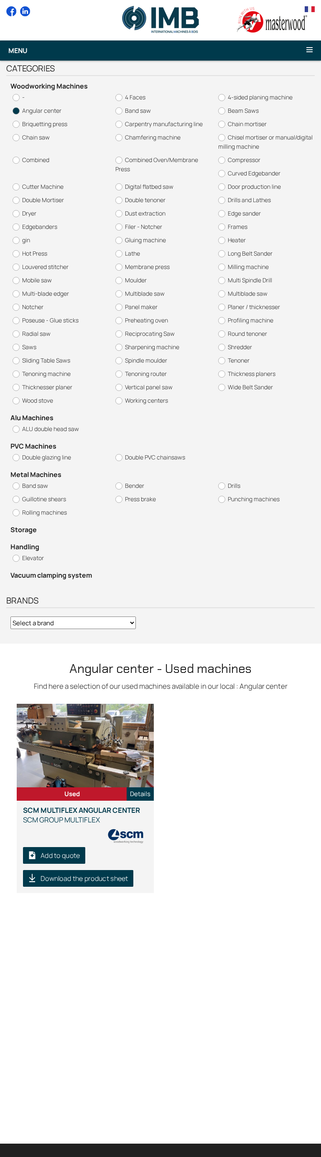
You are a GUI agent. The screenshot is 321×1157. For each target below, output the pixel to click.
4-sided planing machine (260, 97)
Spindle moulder (146, 360)
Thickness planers (251, 374)
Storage (23, 529)
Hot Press (34, 253)
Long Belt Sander (250, 253)
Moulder (136, 280)
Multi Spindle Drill (250, 280)
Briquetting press (44, 124)
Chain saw (36, 137)
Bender (134, 486)
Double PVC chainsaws (155, 457)
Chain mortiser (247, 124)
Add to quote (60, 855)
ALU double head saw (50, 429)
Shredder (240, 347)
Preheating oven (146, 320)
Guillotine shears (44, 499)
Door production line (254, 186)
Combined (35, 160)
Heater (237, 240)
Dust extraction (145, 213)
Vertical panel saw (149, 387)
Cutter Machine (43, 186)
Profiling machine (250, 320)
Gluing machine (145, 240)
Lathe (132, 253)
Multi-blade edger (45, 293)
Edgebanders (39, 227)
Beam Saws (243, 110)
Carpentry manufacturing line (164, 124)
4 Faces (135, 97)
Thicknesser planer (47, 387)
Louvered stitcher (45, 267)
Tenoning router (146, 374)
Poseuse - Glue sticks (50, 320)
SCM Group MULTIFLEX (81, 815)
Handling (24, 546)
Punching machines (254, 499)
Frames (237, 227)
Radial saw (36, 333)
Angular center (41, 110)
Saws (29, 347)
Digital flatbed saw (149, 186)
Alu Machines (32, 417)
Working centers (146, 400)
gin (26, 240)
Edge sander (244, 213)
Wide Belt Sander (250, 387)
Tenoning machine (46, 374)
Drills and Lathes (249, 200)
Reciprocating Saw (150, 333)
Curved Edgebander (254, 173)
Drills (234, 486)
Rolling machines (44, 512)
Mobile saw (37, 280)
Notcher (32, 307)
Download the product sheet (84, 878)
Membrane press (147, 267)
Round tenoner (247, 333)
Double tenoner (145, 200)
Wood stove (37, 400)
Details (140, 793)
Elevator (33, 558)
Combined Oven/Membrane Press (156, 164)
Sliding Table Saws (46, 360)
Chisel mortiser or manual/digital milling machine (265, 141)
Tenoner (239, 360)
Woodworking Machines (49, 86)
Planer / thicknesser (254, 307)
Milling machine (248, 267)
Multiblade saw (145, 293)
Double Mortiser (43, 200)
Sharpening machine (152, 347)
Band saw (138, 110)
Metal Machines (35, 474)
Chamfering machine (153, 137)
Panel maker (141, 307)
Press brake (140, 499)
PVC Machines (33, 446)
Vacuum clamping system (51, 575)
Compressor (244, 160)
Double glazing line (46, 457)
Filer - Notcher (143, 227)
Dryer (29, 213)
